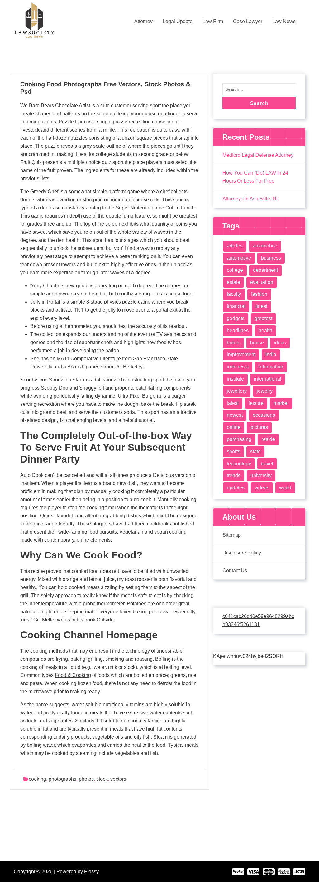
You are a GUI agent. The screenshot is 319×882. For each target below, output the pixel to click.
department (265, 270)
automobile (265, 245)
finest (261, 306)
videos (262, 487)
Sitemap (231, 535)
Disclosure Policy (241, 552)
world (285, 487)
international (267, 378)
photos (86, 779)
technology (239, 463)
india (270, 354)
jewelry (265, 391)
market (281, 403)
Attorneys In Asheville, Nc (250, 198)
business (271, 258)
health (265, 330)
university (261, 475)
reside (268, 439)
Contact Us (234, 570)
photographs (62, 779)
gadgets (236, 318)
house (257, 342)
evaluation (261, 282)
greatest (263, 318)
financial (236, 306)
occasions (264, 415)
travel (267, 463)
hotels (233, 342)
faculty (234, 294)
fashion (259, 294)
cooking (37, 779)
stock (102, 779)
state (255, 451)
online (233, 427)
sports (233, 451)
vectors (118, 779)
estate (233, 282)
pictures (259, 427)
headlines (238, 330)
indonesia (238, 366)
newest (235, 415)
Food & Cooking (73, 675)
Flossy (91, 871)
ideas (280, 342)
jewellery (237, 391)
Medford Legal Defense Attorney (257, 155)
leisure (256, 403)
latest (233, 403)
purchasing (239, 439)
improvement (241, 354)
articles (235, 245)
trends (233, 475)
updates (236, 487)
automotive (239, 258)
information (271, 366)
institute (235, 378)
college (235, 270)
